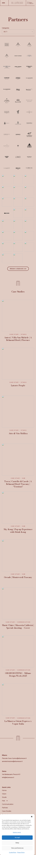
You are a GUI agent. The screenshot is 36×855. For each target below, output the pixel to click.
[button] (32, 816)
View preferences (17, 848)
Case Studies (6, 811)
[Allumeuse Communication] (17, 3)
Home (4, 790)
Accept (17, 837)
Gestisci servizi (17, 832)
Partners (5, 808)
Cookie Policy (12, 852)
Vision (4, 794)
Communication (7, 804)
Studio (4, 797)
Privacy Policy (21, 852)
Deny (17, 843)
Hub (3, 801)
